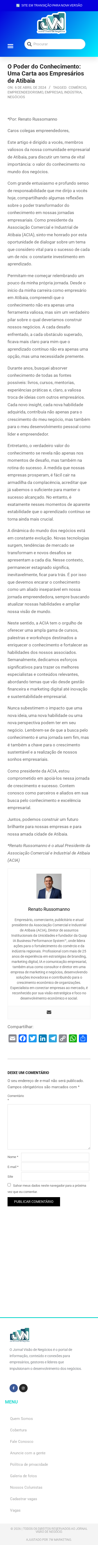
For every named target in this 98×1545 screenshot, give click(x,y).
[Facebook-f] (14, 1388)
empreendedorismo (25, 92)
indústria (73, 92)
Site (10, 1176)
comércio (77, 87)
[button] (10, 46)
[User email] (49, 1012)
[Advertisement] (49, 1268)
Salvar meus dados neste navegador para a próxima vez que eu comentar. (47, 1188)
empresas (54, 92)
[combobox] (54, 44)
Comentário (14, 1098)
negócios (16, 97)
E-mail (13, 1167)
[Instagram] (23, 1388)
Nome (13, 1157)
